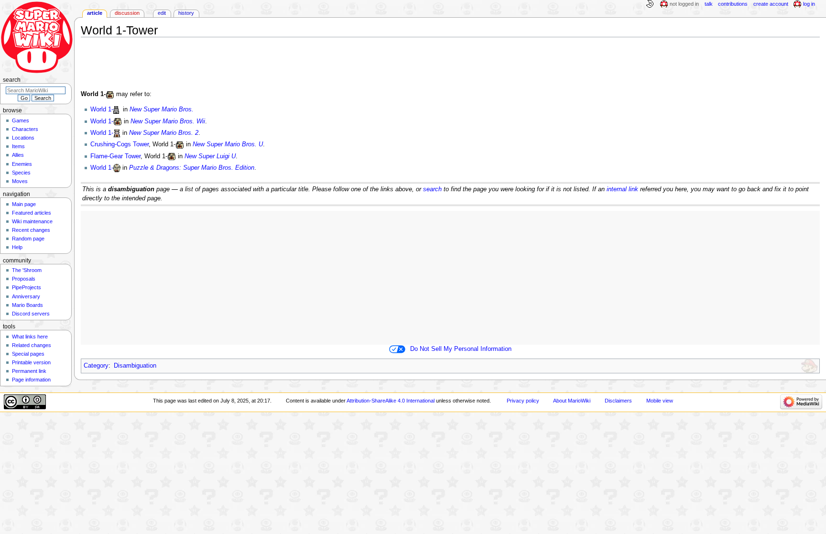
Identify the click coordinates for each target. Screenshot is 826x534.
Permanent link (29, 371)
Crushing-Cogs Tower (119, 144)
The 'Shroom (27, 270)
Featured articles (31, 213)
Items (18, 146)
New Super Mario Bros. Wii (167, 121)
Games (20, 120)
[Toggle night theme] (649, 4)
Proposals (23, 279)
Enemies (22, 164)
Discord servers (31, 313)
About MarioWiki (571, 400)
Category (96, 365)
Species (21, 172)
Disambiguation (135, 365)
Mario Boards (27, 305)
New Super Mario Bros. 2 (163, 133)
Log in (809, 4)
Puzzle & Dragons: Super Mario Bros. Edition (191, 167)
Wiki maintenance (32, 221)
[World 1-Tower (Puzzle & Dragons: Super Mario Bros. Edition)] (116, 167)
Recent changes (31, 230)
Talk (709, 4)
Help (17, 247)
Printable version (31, 362)
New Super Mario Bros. (162, 109)
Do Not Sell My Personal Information (460, 349)
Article (94, 13)
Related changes (31, 345)
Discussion (127, 13)
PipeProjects (26, 287)
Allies (18, 155)
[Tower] (110, 94)
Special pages (28, 354)
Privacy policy (523, 400)
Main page (24, 204)
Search (12, 80)
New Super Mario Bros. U (228, 144)
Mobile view (659, 400)
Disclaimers (618, 400)
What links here (30, 336)
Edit (162, 13)
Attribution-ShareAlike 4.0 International (391, 400)
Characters (25, 129)
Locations (23, 138)
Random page (28, 238)
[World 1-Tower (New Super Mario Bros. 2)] (116, 133)
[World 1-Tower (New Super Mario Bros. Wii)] (117, 121)
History (186, 13)
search (432, 189)
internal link (622, 189)
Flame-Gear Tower (115, 156)
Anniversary (26, 296)
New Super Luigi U (210, 156)
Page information (31, 379)
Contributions (733, 4)
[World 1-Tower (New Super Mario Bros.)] (117, 109)
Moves (20, 181)
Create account (770, 4)
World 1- (101, 109)
